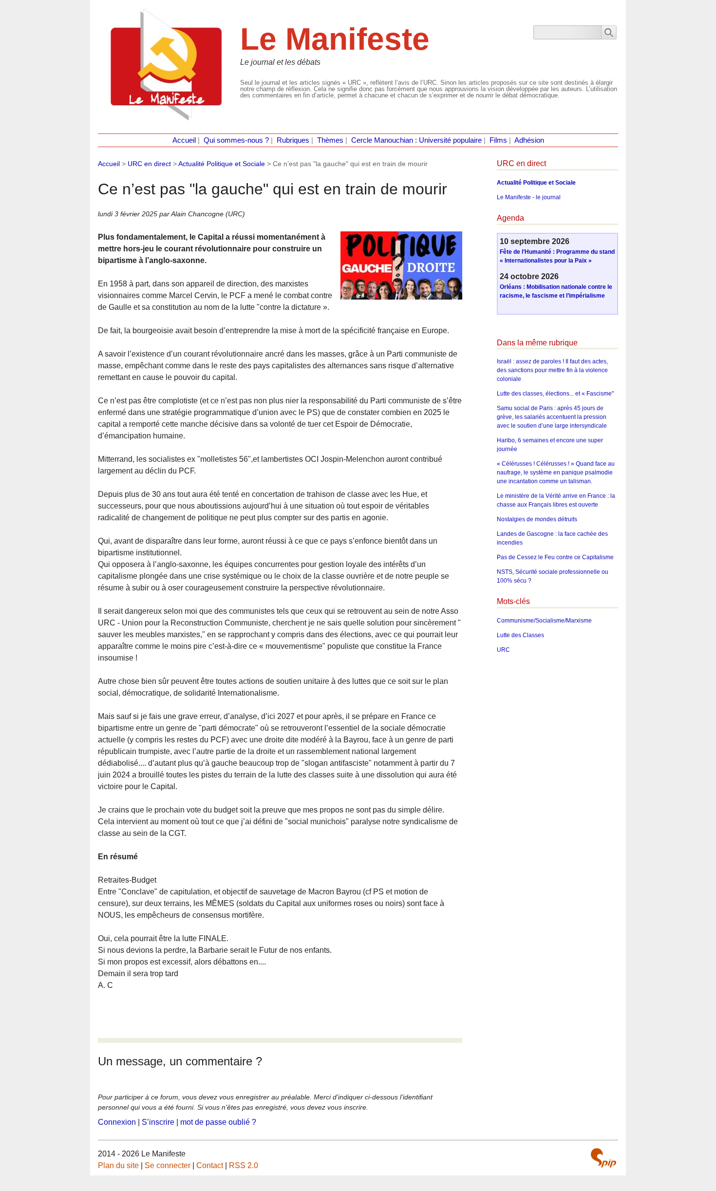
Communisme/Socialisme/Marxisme (544, 620)
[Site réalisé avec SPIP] (603, 1158)
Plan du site (118, 1165)
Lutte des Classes (520, 635)
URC (503, 649)
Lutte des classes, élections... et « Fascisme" (555, 393)
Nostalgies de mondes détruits (537, 519)
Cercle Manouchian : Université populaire (416, 140)
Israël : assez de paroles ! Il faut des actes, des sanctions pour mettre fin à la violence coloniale (552, 370)
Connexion (117, 1122)
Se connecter (167, 1165)
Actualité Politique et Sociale (221, 164)
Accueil (184, 140)
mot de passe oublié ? (218, 1122)
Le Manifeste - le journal (529, 197)
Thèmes (330, 140)
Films (498, 140)
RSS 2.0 (243, 1165)
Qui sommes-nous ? (236, 140)
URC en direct (149, 164)
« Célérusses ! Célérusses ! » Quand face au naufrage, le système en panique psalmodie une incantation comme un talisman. (556, 472)
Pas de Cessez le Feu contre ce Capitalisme (555, 557)
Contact (209, 1165)
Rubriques (293, 140)
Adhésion (529, 140)
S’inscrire (158, 1122)
